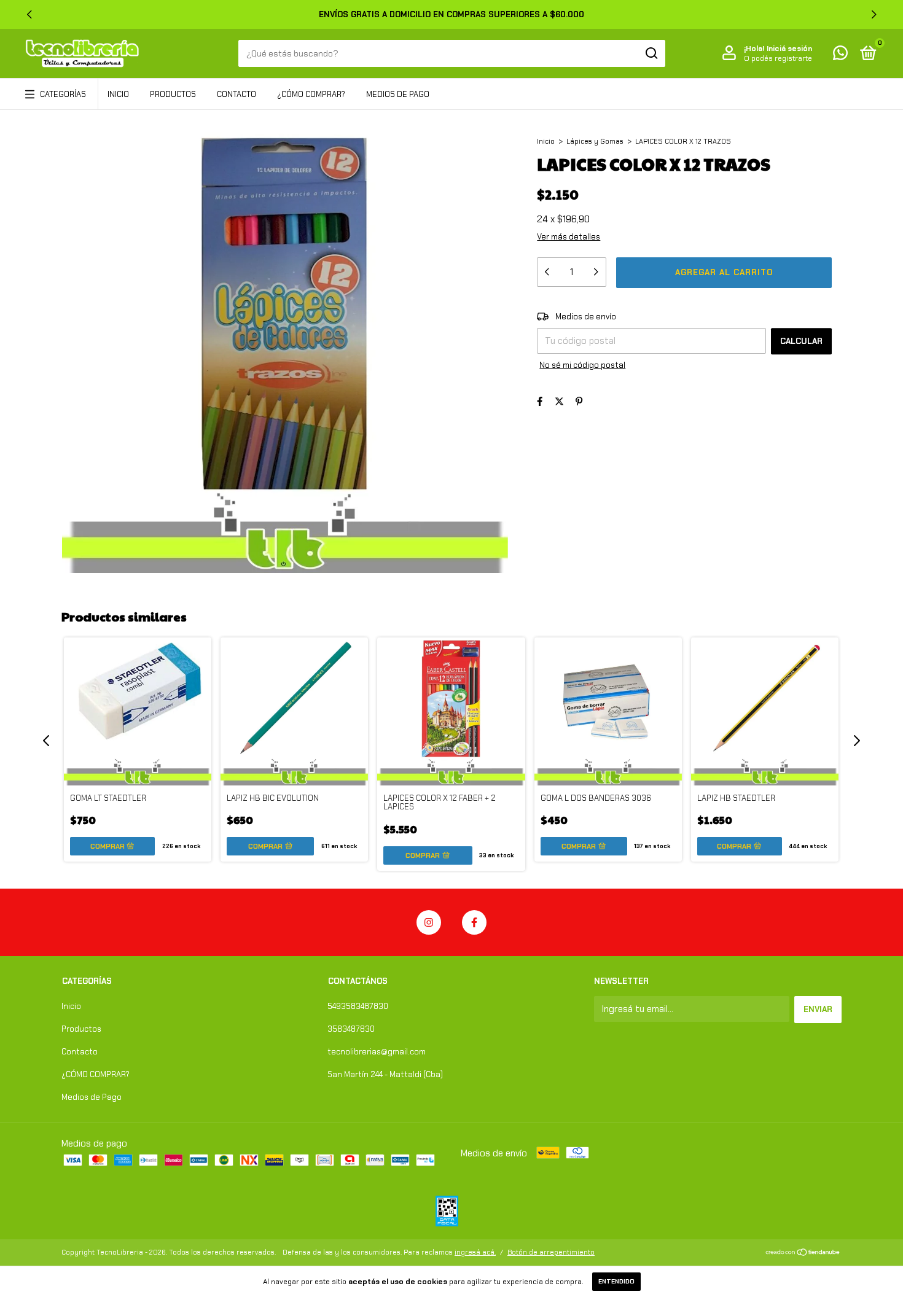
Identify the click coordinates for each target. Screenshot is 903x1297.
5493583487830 (357, 1006)
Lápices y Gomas (595, 141)
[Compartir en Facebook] (539, 401)
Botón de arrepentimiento (551, 1252)
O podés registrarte (778, 58)
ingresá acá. (475, 1252)
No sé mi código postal (582, 365)
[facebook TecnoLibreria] (474, 922)
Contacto (236, 94)
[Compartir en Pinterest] (579, 401)
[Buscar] (651, 53)
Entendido (616, 1281)
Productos (173, 94)
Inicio (118, 94)
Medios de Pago (397, 94)
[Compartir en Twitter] (559, 401)
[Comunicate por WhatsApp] (840, 55)
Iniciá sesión (789, 48)
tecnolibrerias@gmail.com (376, 1051)
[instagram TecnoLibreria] (428, 922)
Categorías (63, 94)
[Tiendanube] (803, 1253)
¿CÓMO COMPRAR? (311, 94)
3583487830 (351, 1029)
